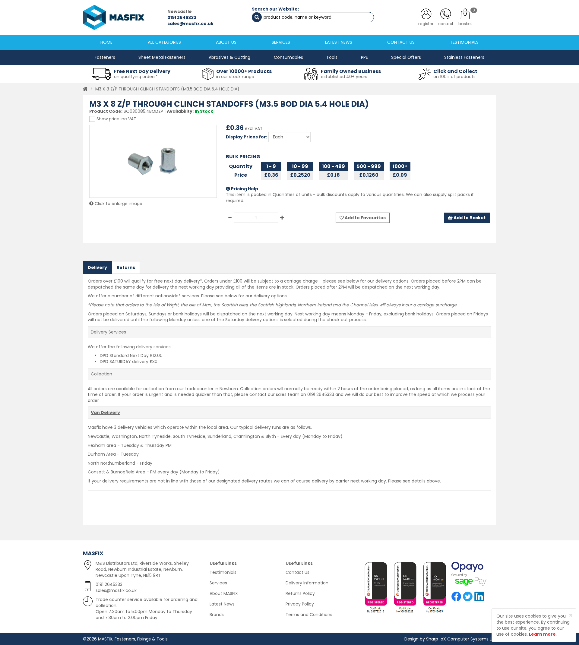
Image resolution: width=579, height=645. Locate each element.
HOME (106, 42)
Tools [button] (331, 57)
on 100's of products (454, 77)
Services (218, 583)
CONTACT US (401, 42)
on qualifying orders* (136, 77)
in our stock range (235, 77)
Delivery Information (307, 583)
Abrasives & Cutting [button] (229, 57)
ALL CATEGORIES (164, 42)
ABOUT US (226, 42)
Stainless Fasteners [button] (464, 57)
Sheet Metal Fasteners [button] (161, 57)
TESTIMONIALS (464, 42)
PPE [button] (364, 57)
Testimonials (223, 572)
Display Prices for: (246, 137)
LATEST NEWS (338, 42)
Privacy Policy (300, 604)
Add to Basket (469, 218)
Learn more (542, 634)
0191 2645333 (181, 17)
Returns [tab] (126, 267)
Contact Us (297, 572)
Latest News (222, 604)
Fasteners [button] (105, 57)
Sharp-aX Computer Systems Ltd (461, 639)
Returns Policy (300, 593)
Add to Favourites (365, 218)
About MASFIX (224, 593)
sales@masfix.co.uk (190, 24)
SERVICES (281, 42)
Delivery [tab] (97, 267)
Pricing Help (244, 189)
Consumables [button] (288, 57)
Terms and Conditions (309, 615)
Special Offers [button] (406, 57)
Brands (217, 615)
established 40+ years (344, 77)
